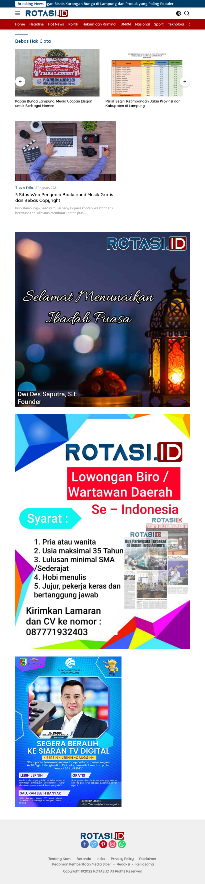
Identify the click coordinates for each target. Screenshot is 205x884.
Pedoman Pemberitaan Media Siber (81, 864)
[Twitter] (94, 844)
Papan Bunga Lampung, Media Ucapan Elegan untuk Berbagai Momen (53, 103)
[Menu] (18, 13)
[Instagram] (112, 844)
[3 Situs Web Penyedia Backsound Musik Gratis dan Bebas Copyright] (65, 151)
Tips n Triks (24, 187)
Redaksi (123, 864)
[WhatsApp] (122, 844)
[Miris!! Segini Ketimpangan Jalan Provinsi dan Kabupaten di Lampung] (148, 72)
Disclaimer (147, 858)
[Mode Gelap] (179, 13)
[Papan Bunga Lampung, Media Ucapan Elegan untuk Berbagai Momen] (57, 72)
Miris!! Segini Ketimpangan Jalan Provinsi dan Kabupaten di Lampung (143, 103)
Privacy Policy (122, 858)
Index (101, 858)
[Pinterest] (103, 844)
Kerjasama (145, 864)
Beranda (84, 858)
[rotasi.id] (46, 13)
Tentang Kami (59, 858)
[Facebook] (85, 844)
